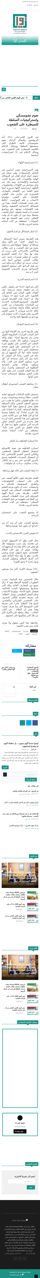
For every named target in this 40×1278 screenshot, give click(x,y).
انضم (31, 1187)
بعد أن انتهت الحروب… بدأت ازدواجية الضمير (23, 825)
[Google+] (15, 8)
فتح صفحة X (19, 1131)
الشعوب (27, 634)
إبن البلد (34, 129)
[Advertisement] (20, 66)
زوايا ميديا (25, 631)
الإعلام (20, 634)
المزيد (5, 767)
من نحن (36, 5)
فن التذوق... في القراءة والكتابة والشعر (25, 791)
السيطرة (34, 634)
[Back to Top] (36, 1276)
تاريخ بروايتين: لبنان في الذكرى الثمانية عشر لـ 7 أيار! (21, 802)
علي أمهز (33, 749)
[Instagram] (15, 1259)
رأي (36, 110)
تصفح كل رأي (30, 779)
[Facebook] (22, 8)
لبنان (33, 868)
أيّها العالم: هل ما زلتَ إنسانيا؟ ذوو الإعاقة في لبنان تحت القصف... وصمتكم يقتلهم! (20, 815)
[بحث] (5, 775)
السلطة (7, 631)
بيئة (35, 892)
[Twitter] (19, 8)
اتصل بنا (29, 5)
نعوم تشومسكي (16, 631)
